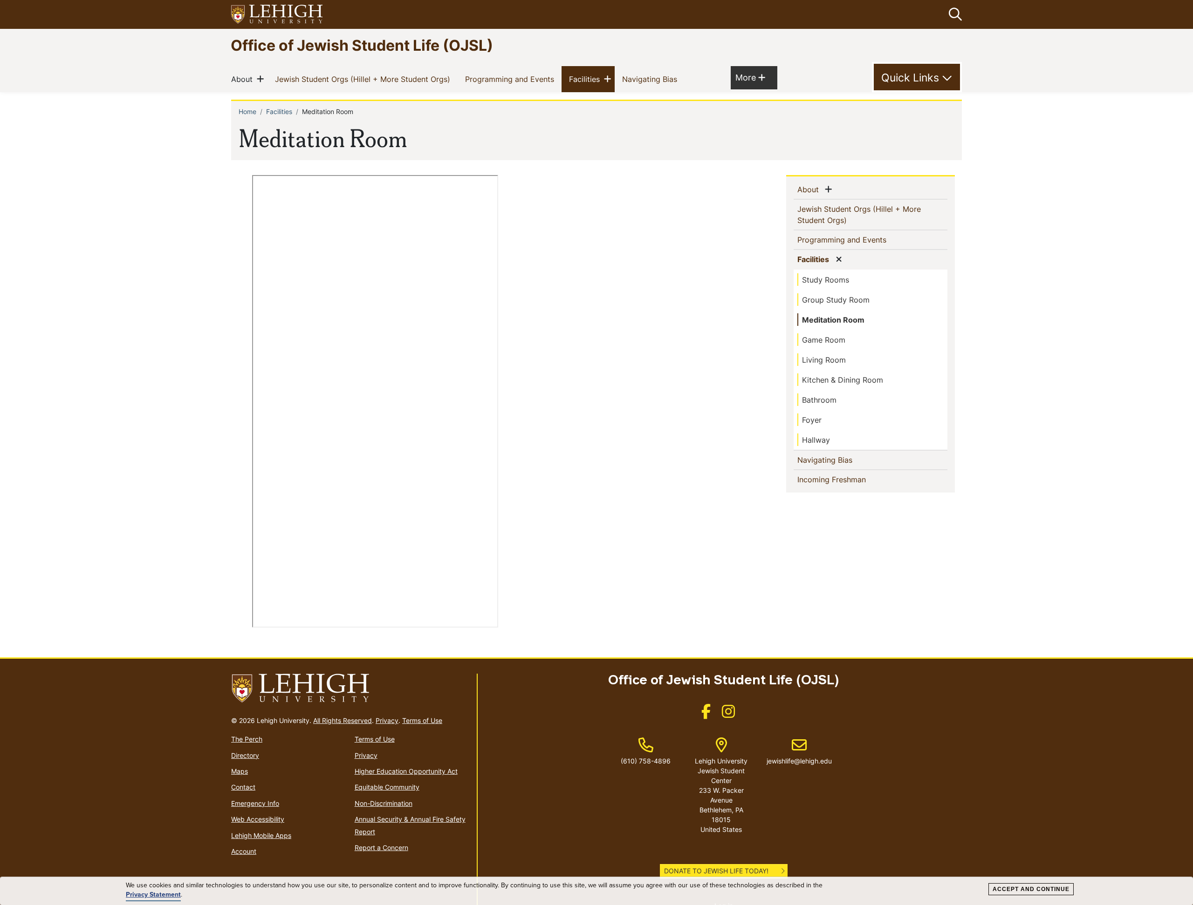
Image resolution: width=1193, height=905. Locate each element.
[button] (953, 14)
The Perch (246, 739)
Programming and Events (511, 79)
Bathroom (819, 400)
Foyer (812, 420)
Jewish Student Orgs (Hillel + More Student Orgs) (364, 79)
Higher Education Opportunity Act (406, 771)
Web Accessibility (257, 819)
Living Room (824, 360)
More (750, 77)
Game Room (823, 340)
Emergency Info (255, 803)
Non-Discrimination (383, 803)
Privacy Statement (153, 894)
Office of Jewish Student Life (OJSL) (362, 44)
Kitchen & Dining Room (842, 380)
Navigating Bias (651, 79)
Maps (239, 771)
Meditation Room (833, 320)
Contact (243, 787)
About (243, 79)
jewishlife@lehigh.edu (799, 751)
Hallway (816, 440)
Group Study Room (836, 300)
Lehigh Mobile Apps (261, 835)
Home (247, 111)
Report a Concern (381, 847)
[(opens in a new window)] (277, 15)
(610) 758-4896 (646, 760)
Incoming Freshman (846, 479)
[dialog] (596, 891)
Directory (245, 755)
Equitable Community (387, 787)
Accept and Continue (1031, 889)
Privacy (387, 720)
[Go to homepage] (350, 688)
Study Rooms (825, 280)
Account (243, 851)
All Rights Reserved (342, 720)
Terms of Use (422, 720)
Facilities (586, 79)
